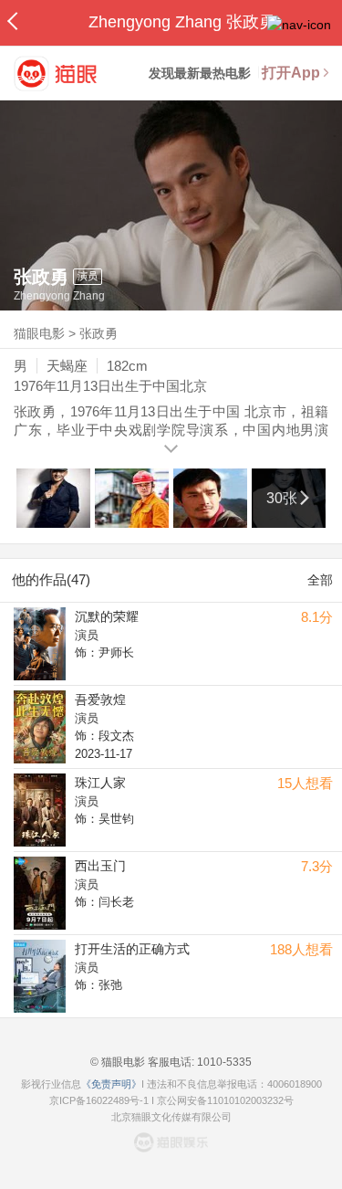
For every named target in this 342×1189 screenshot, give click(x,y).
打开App (291, 72)
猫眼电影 (39, 333)
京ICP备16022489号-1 (99, 1100)
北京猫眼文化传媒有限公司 (171, 1116)
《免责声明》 (111, 1084)
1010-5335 (223, 1062)
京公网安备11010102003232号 (225, 1100)
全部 (320, 580)
